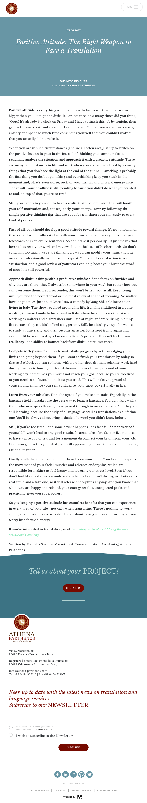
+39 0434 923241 (25, 674)
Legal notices (39, 790)
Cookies (60, 790)
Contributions (107, 790)
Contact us (73, 588)
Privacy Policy (45, 729)
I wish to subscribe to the (44, 736)
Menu (129, 6)
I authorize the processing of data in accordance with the (34, 728)
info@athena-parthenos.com (28, 670)
